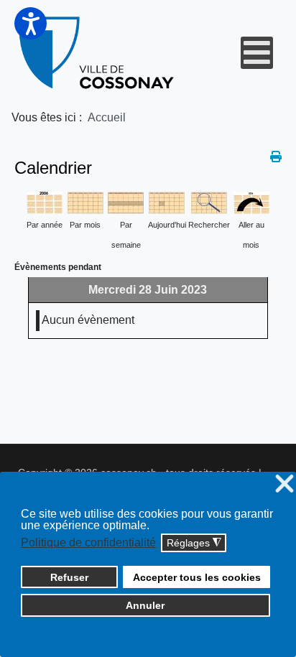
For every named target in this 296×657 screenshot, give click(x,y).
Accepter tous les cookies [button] (197, 577)
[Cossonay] (97, 53)
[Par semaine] (126, 202)
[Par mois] (85, 202)
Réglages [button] (194, 543)
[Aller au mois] (251, 202)
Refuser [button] (69, 577)
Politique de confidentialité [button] (88, 542)
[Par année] (45, 202)
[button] (30, 23)
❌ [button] (284, 484)
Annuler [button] (145, 605)
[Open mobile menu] (257, 53)
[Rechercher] (209, 202)
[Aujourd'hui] (167, 202)
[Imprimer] (276, 157)
